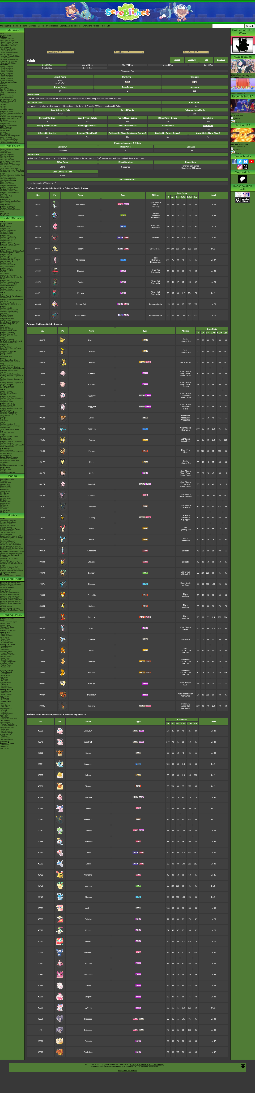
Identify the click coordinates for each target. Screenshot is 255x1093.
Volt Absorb (185, 439)
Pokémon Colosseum (8, 396)
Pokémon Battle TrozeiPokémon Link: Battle (11, 300)
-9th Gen (3, 104)
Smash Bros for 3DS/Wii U (10, 322)
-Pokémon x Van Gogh (8, 122)
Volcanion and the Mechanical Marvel (11, 564)
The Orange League (7, 156)
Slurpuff (88, 997)
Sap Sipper (185, 520)
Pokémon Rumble (6, 365)
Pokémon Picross (6, 315)
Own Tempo (185, 683)
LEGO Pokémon (6, 127)
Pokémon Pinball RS (7, 405)
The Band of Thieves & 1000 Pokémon (10, 305)
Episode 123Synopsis (237, 116)
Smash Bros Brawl (7, 388)
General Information (7, 479)
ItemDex (3, 84)
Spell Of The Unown (7, 526)
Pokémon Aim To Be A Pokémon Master (12, 172)
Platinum (3, 358)
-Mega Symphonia (6, 714)
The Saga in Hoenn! (7, 159)
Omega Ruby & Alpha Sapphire (11, 296)
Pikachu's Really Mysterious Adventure (10, 604)
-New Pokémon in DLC (8, 141)
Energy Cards (5, 625)
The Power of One (6, 524)
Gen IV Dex (47, 68)
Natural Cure (185, 650)
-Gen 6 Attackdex (6, 75)
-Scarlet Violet (5, 674)
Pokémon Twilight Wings (9, 187)
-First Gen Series (6, 688)
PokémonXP (4, 115)
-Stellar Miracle (5, 729)
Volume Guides (5, 488)
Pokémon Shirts (6, 129)
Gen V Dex (208, 65)
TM (206, 60)
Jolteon (92, 440)
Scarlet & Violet (5, 227)
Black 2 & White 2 (6, 329)
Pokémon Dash (5, 400)
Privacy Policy (136, 1064)
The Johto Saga (6, 158)
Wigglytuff (92, 407)
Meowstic (88, 952)
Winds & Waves (6, 223)
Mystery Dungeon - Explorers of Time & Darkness (11, 383)
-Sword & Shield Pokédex (9, 52)
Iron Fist (185, 653)
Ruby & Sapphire (6, 391)
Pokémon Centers (6, 111)
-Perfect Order (5, 641)
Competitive (185, 396)
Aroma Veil (185, 696)
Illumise (81, 216)
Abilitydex (3, 87)
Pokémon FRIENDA (7, 473)
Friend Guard (185, 375)
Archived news (5, 35)
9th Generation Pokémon (9, 139)
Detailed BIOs (5, 484)
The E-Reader (5, 415)
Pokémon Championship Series (11, 113)
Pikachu (91, 340)
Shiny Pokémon (5, 182)
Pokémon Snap (5, 438)
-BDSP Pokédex (6, 54)
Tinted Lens (155, 216)
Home (15, 26)
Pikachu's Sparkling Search (10, 601)
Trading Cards (12, 615)
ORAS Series (5, 510)
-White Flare (4, 649)
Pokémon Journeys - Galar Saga (12, 170)
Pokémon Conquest (7, 339)
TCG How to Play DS (8, 351)
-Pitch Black (4, 637)
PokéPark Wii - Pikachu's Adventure (9, 371)
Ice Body (185, 585)
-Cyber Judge (5, 738)
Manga (12, 475)
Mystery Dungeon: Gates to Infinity (10, 336)
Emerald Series (5, 498)
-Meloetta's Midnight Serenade (11, 553)
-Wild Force (4, 736)
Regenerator (155, 262)
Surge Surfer (185, 362)
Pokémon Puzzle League (9, 436)
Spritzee (88, 963)
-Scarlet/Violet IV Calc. (8, 99)
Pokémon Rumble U (7, 334)
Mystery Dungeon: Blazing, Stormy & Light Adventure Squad (12, 368)
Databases (12, 30)
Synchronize (155, 202)
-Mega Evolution (6, 646)
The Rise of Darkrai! (7, 541)
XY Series (3, 509)
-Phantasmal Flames (7, 644)
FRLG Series (5, 496)
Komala (91, 639)
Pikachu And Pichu (7, 586)
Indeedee (88, 1019)
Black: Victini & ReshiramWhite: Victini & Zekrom (11, 549)
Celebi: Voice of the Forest (10, 529)
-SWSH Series (5, 675)
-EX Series (4, 684)
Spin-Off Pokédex (6, 89)
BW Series (4, 505)
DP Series (3, 500)
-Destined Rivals (6, 651)
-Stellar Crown (5, 658)
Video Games (12, 218)
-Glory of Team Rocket (8, 719)
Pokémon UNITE (6, 241)
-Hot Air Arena (5, 720)
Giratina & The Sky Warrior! (10, 543)
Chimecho (91, 551)
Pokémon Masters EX (8, 239)
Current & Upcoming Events (10, 136)
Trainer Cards (5, 623)
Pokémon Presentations (8, 125)
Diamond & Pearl (6, 357)
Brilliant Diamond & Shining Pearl (12, 251)
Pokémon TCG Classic (8, 630)
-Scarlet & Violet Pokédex (9, 59)
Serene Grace (156, 249)
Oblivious (155, 213)
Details (177, 60)
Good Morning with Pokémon (10, 201)
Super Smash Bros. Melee (9, 429)
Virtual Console (5, 455)
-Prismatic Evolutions (7, 655)
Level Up (192, 60)
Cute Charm (185, 371)
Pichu (91, 462)
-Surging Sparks (6, 656)
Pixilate (185, 629)
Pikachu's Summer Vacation (10, 582)
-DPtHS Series (5, 682)
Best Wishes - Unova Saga (10, 165)
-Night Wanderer (6, 731)
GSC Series (4, 493)
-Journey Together (6, 653)
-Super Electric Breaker (8, 726)
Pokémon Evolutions (7, 189)
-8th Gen (3, 106)
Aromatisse (88, 975)
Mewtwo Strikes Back (8, 522)
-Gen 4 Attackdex (6, 72)
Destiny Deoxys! (6, 534)
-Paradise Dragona (7, 727)
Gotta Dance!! (5, 591)
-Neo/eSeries (5, 686)
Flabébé (80, 271)
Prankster (155, 218)
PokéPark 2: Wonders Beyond (11, 341)
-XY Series (4, 679)
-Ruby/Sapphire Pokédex (9, 42)
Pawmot (91, 673)
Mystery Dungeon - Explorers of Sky (11, 376)
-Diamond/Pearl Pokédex (9, 44)
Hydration (155, 228)
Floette (80, 282)
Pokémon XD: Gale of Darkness (11, 398)
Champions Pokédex (91, 26)
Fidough (91, 684)
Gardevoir (80, 204)
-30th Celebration (6, 636)
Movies (12, 515)
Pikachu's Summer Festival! (10, 593)
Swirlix (88, 986)
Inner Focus (185, 507)
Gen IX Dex (47, 65)
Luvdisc (80, 227)
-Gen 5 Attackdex (6, 73)
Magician (185, 596)
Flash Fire (185, 450)
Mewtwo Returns (6, 527)
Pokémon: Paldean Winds (9, 192)
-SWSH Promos (6, 694)
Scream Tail (81, 304)
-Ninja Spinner (5, 705)
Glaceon (91, 584)
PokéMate (3, 417)
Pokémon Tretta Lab (7, 332)
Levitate (155, 238)
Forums (23, 26)
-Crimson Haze (5, 734)
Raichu (92, 351)
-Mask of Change (6, 733)
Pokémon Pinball (6, 440)
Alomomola (80, 260)
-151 (1, 669)
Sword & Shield (5, 249)
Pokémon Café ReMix (8, 237)
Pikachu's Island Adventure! (10, 596)
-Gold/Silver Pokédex (7, 40)
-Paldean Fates (5, 665)
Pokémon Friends (6, 234)
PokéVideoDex (5, 199)
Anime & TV (12, 145)
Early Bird (185, 517)
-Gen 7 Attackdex (6, 77)
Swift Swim (155, 226)
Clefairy (91, 373)
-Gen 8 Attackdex (6, 78)
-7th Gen (3, 108)
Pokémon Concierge (7, 206)
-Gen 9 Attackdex (6, 80)
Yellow (2, 434)
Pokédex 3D (4, 344)
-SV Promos (4, 693)
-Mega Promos (5, 691)
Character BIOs (5, 483)
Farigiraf (91, 706)
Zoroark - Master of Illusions (10, 546)
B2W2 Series (5, 507)
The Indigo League (7, 154)
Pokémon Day (5, 123)
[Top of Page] (243, 1066)
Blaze (185, 594)
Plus (185, 528)
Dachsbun (91, 695)
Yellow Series (5, 491)
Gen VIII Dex (87, 65)
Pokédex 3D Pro (6, 346)
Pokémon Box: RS (7, 403)
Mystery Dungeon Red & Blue (11, 408)
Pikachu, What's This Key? (10, 608)
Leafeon (91, 573)
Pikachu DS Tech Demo (9, 412)
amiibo (2, 464)
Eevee (91, 418)
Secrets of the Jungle (8, 572)
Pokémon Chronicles (7, 177)
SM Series (4, 512)
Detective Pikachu (6, 287)
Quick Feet (185, 441)
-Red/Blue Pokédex (7, 39)
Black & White (5, 327)
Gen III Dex (87, 68)
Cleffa (91, 473)
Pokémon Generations (8, 185)
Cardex (2, 94)
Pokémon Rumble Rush (8, 284)
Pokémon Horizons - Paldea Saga (12, 175)
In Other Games (6, 453)
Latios (88, 864)
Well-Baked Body (185, 694)
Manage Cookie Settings (153, 1064)
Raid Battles (4, 629)
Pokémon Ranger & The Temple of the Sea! (11, 538)
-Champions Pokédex (8, 63)
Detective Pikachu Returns (10, 244)
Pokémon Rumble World (9, 310)
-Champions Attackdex (8, 82)
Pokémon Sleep (5, 242)
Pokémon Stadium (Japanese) (11, 441)
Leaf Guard (185, 572)
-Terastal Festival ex (7, 724)
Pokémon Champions (8, 230)
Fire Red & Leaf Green (8, 393)
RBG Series (4, 489)
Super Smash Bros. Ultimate (10, 291)
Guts (185, 452)
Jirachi (80, 249)
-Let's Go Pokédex (7, 51)
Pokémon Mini (5, 428)
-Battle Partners (5, 722)
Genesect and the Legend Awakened (9, 556)
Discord (41, 26)
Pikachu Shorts (12, 579)
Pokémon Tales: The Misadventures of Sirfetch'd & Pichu (11, 209)
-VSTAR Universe (6, 739)
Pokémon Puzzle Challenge (10, 426)
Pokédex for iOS (6, 353)
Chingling (91, 562)
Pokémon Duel (5, 320)
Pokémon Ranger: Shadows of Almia (11, 380)
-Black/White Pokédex (8, 46)
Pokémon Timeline (7, 110)
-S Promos (4, 746)
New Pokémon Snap (7, 266)
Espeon (91, 495)
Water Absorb (185, 428)
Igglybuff (91, 484)
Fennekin (92, 595)
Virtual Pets (4, 462)
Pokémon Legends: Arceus (10, 253)
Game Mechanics (6, 98)
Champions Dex (127, 71)
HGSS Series (5, 503)
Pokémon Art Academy (8, 303)
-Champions (4, 103)
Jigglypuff (92, 396)
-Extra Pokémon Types (8, 622)
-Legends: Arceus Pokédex (10, 56)
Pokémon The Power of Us (10, 569)
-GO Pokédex (5, 58)
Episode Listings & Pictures (10, 149)
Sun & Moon (4, 273)
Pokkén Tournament (7, 318)
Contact (32, 26)
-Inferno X (3, 710)
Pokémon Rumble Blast (8, 343)
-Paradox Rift (5, 667)
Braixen (91, 606)
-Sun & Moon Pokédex (8, 49)
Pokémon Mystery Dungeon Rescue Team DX (10, 260)
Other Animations (6, 203)
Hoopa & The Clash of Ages (10, 562)
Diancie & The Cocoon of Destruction (9, 559)
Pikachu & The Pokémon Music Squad (11, 611)
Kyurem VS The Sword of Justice (12, 551)
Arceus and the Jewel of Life (10, 545)
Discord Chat (5, 134)
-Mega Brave (4, 712)
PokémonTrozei (5, 410)
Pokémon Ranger (6, 407)
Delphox (91, 617)
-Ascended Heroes (7, 643)
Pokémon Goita (5, 469)
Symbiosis (155, 272)
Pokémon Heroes (6, 531)
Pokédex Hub (52, 26)
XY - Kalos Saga (6, 166)
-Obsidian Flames (6, 670)
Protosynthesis (155, 304)
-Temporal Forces (6, 663)
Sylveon (91, 628)
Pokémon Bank (5, 298)
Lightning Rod (185, 341)
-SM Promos (4, 696)
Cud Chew (185, 704)
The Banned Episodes (8, 180)
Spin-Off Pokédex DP (8, 91)
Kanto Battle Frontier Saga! (10, 161)
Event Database (6, 137)
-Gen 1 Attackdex (6, 66)
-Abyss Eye (4, 703)
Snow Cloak (185, 583)
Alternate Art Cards (7, 627)
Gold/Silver (4, 421)
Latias (80, 238)
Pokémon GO (5, 235)
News (2, 33)
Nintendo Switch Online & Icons (11, 466)
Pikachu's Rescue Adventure (10, 584)
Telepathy (155, 207)
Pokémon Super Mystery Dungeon (9, 312)
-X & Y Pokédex (6, 47)
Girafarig (91, 517)
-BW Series (4, 681)
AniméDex (4, 151)
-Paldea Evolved (6, 672)
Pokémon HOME (6, 254)
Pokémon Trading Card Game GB (12, 445)
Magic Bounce (186, 496)
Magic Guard (185, 373)
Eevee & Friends (6, 607)
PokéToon (3, 194)
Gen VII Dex (127, 65)
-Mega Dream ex (6, 708)
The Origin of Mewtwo (8, 520)
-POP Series (4, 700)
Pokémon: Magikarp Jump (9, 282)
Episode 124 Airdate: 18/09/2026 (239, 144)
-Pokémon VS (5, 741)
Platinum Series (5, 502)
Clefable (91, 384)
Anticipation (185, 420)
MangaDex (4, 481)
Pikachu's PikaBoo (7, 587)
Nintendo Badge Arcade (8, 324)
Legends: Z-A (5, 228)
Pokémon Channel (6, 402)
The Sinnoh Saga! (6, 163)
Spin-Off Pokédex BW (8, 92)
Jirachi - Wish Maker (7, 532)
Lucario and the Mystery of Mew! (12, 536)
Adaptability (185, 418)
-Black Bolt (4, 648)
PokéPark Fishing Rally (8, 414)
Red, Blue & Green (7, 433)
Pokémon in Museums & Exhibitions (9, 119)
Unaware (185, 387)
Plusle (91, 529)
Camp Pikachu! (5, 589)
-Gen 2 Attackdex (6, 68)
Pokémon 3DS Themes (8, 459)
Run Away (185, 416)
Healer (155, 258)
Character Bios (5, 153)
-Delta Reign (4, 634)
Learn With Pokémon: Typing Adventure (10, 349)
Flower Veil (155, 270)
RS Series (3, 495)
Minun (91, 540)
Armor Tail (185, 706)
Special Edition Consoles (9, 457)
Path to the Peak (6, 196)
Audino (88, 908)
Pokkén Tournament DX (8, 286)
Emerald (3, 395)
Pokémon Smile (5, 263)
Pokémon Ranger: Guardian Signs (10, 362)
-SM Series (4, 677)
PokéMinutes (5, 198)
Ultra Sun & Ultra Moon (8, 275)
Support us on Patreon (127, 1071)
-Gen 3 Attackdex (6, 70)
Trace (155, 204)
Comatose (185, 639)
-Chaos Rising (5, 639)
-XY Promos (4, 698)
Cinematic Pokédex (7, 96)
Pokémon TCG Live (7, 270)
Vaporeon (92, 429)
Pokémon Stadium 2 (7, 424)
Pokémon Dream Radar (8, 331)
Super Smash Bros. (7, 447)
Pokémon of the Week (8, 101)
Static (185, 339)
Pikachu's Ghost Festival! (9, 594)
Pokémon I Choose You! (9, 567)
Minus (185, 539)
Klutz (185, 685)
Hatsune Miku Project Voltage (11, 117)
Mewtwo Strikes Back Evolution (11, 571)
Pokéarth (106, 26)
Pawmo (91, 662)
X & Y (2, 294)
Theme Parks (5, 130)
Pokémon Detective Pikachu (10, 576)
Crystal (2, 422)
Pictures (238, 122)
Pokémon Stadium (6, 443)
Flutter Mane (80, 315)
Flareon (91, 451)
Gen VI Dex (168, 65)
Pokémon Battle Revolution (10, 374)
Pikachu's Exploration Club (9, 598)
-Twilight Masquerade (8, 662)
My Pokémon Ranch (7, 386)
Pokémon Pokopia (6, 232)
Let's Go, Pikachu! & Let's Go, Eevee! (11, 278)
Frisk (185, 409)
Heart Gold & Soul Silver (9, 360)
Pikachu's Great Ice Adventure (11, 600)
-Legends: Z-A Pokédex (8, 61)
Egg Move (221, 60)
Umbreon (92, 506)
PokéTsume (4, 215)
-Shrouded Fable (6, 660)
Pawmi (91, 650)
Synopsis (236, 149)
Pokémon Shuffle (6, 308)
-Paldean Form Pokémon (9, 143)
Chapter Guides (5, 486)
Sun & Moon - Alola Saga (9, 168)
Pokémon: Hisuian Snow (9, 191)
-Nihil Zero (4, 707)
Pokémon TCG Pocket (8, 246)
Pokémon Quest (6, 289)
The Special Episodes (8, 179)
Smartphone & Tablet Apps (9, 460)
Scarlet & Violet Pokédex (70, 26)
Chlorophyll (185, 574)
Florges (80, 293)
